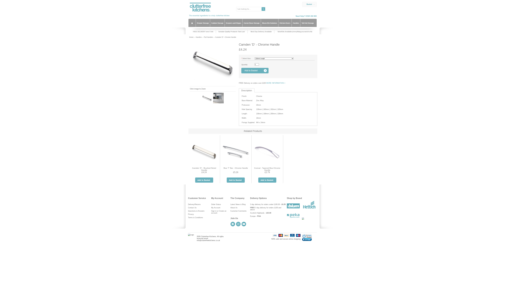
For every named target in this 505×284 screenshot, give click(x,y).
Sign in (213, 211)
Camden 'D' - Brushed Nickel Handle (204, 169)
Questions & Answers (196, 211)
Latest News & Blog (238, 204)
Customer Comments (238, 211)
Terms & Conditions (195, 218)
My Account (215, 208)
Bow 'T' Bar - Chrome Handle (236, 168)
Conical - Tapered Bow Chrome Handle (267, 169)
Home (191, 37)
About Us (234, 208)
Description (246, 90)
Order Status (216, 204)
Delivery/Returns (194, 204)
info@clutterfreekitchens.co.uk (208, 240)
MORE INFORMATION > (275, 83)
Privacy (191, 214)
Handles (199, 37)
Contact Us (192, 208)
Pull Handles (208, 37)
